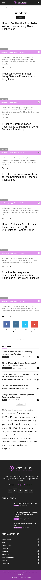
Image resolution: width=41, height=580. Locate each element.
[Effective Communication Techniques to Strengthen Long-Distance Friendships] (20, 143)
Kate (9, 399)
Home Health (10, 8)
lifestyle (16, 428)
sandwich (28, 438)
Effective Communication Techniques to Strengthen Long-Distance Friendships (20, 126)
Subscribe (34, 322)
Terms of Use (33, 572)
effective (28, 417)
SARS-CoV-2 (6, 442)
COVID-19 (7, 417)
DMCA (16, 572)
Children (4, 413)
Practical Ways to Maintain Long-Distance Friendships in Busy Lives (18, 76)
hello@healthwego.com (24, 485)
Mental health (30, 428)
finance (3, 421)
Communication (11, 413)
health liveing (22, 424)
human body (4, 428)
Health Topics (17, 527)
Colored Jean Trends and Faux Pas (15, 386)
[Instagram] (15, 490)
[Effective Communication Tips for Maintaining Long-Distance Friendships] (20, 193)
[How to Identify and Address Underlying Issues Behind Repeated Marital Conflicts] (7, 515)
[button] (3, 2)
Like (6, 322)
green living (32, 421)
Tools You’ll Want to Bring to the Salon (25, 503)
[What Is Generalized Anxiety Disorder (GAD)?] (7, 525)
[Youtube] (31, 491)
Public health (14, 438)
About (4, 572)
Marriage (16, 519)
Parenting (4, 435)
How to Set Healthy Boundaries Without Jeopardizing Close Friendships (19, 26)
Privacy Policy (23, 572)
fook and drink (22, 421)
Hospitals (34, 424)
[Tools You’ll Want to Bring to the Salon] (7, 505)
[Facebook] (10, 491)
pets (19, 435)
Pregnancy (5, 438)
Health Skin (5, 356)
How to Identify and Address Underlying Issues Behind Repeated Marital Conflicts (26, 515)
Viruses (26, 445)
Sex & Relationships (8, 379)
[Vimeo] (26, 491)
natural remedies (13, 432)
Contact (10, 572)
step (31, 442)
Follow (16, 322)
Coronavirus (22, 413)
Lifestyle (5, 388)
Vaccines (20, 445)
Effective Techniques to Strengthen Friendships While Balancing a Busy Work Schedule (20, 275)
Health (10, 424)
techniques (4, 445)
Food (15, 421)
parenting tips (12, 435)
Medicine (23, 428)
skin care (14, 442)
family (35, 417)
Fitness (4, 399)
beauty (4, 410)
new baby (23, 432)
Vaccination (12, 445)
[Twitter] (20, 491)
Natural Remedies (7, 368)
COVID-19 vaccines (19, 417)
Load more (20, 404)
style (35, 442)
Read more (5, 67)
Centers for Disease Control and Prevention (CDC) (20, 410)
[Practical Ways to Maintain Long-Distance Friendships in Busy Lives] (20, 93)
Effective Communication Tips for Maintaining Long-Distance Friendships (19, 177)
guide (3, 424)
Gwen (14, 368)
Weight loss (6, 448)
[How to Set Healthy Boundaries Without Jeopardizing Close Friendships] (20, 43)
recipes (22, 438)
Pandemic (32, 431)
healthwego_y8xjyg (7, 52)
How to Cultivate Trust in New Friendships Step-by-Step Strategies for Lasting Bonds (19, 227)
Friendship (4, 49)
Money (4, 432)
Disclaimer (20, 574)
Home (2, 8)
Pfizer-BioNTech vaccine (28, 435)
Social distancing (23, 442)
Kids (10, 428)
